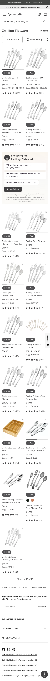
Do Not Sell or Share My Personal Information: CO (19, 660)
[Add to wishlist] (22, 49)
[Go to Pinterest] (13, 649)
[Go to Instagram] (8, 649)
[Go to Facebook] (3, 649)
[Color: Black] (27, 500)
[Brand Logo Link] (21, 14)
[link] (45, 14)
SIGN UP (42, 606)
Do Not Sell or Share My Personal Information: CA (19, 655)
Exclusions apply (24, 599)
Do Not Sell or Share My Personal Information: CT (19, 665)
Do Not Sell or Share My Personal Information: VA (19, 670)
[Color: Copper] (32, 500)
